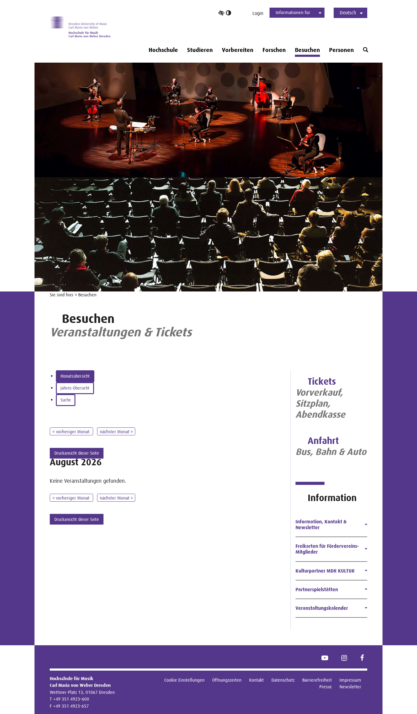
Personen (341, 50)
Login (257, 13)
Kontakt (256, 680)
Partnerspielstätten (317, 589)
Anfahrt (323, 440)
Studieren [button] (200, 50)
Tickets (322, 381)
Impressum (350, 680)
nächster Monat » (116, 431)
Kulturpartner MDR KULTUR (325, 571)
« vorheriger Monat (72, 431)
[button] (365, 50)
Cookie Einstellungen (184, 680)
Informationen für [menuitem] (293, 12)
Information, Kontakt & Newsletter (321, 524)
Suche (65, 399)
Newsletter (350, 686)
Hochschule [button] (163, 50)
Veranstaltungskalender (322, 608)
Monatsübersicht (75, 376)
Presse (325, 686)
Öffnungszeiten (226, 680)
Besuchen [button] (307, 50)
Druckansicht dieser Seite (76, 453)
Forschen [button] (274, 50)
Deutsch (348, 13)
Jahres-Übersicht (74, 388)
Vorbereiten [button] (237, 50)
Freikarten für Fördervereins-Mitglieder (327, 549)
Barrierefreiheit (317, 680)
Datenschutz (283, 680)
